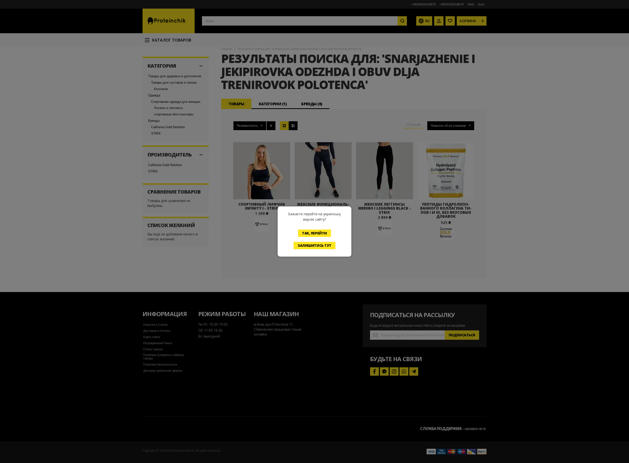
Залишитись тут (314, 245)
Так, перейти (314, 233)
